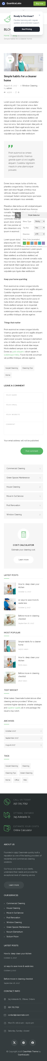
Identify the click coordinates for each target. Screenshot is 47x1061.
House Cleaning (23, 487)
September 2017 (23, 738)
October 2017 (23, 731)
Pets (25, 780)
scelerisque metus (11, 355)
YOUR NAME (11, 395)
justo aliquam (18, 352)
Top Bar (26, 228)
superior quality (14, 708)
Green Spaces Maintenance (23, 478)
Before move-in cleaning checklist (28, 617)
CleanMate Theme (30, 1051)
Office (17, 780)
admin (9, 88)
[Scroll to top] (42, 1056)
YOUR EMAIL (11, 405)
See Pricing (27, 29)
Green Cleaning (26, 773)
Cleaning (25, 766)
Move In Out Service (23, 496)
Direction (26, 234)
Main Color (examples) (31, 239)
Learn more (23, 560)
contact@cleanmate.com (18, 1015)
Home (6, 36)
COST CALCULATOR (23, 545)
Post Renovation (23, 505)
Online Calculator (22, 830)
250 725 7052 (20, 803)
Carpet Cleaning (11, 368)
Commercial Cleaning (23, 468)
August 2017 (23, 745)
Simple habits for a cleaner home (29, 643)
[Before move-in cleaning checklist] (10, 620)
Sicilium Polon (13, 937)
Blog (8, 29)
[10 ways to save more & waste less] (10, 604)
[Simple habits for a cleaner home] (10, 646)
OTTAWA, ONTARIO (23, 813)
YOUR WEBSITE (13, 414)
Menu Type (27, 221)
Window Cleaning (29, 86)
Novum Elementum (15, 932)
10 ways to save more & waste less (28, 601)
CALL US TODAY (22, 800)
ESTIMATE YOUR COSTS (26, 826)
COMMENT (10, 424)
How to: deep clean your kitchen (28, 585)
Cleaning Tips (27, 368)
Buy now (39, 3)
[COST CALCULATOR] (23, 537)
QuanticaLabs (8, 3)
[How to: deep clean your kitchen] (10, 588)
